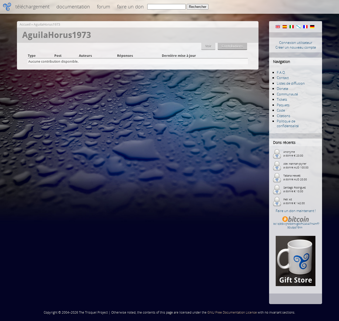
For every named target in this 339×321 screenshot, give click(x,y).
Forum (103, 6)
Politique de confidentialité (288, 123)
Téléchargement (32, 6)
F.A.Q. (281, 72)
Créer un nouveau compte (295, 47)
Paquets (283, 105)
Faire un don (130, 6)
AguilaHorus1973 (47, 24)
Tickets (282, 99)
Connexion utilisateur (295, 42)
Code (281, 110)
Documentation (73, 6)
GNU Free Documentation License (232, 312)
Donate (282, 88)
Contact (283, 77)
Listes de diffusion (291, 83)
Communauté (287, 94)
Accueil (25, 24)
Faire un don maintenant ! (296, 210)
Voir (208, 46)
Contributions (232, 46)
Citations (283, 115)
